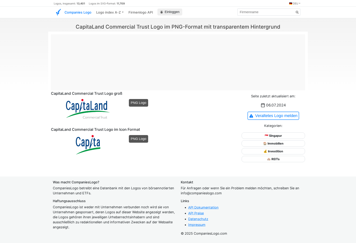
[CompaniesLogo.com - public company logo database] (58, 12)
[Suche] (296, 12)
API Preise (196, 213)
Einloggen (172, 12)
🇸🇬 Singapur (273, 135)
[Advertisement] (178, 60)
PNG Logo (138, 103)
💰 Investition (273, 151)
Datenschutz (198, 219)
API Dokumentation (203, 207)
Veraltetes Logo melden (276, 115)
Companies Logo (78, 12)
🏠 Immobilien (273, 143)
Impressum (196, 225)
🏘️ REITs (273, 159)
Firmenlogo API (140, 12)
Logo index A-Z (108, 12)
